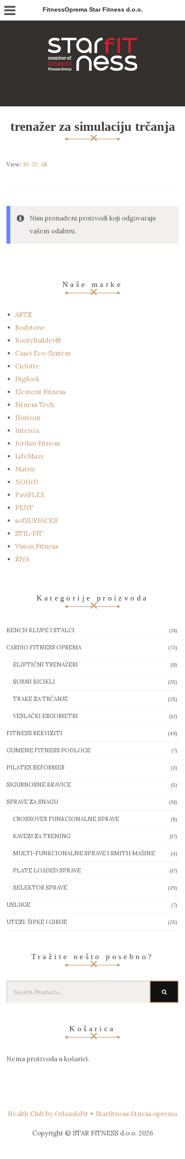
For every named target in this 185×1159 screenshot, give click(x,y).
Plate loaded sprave (47, 870)
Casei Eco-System (43, 353)
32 (35, 164)
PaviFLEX (30, 495)
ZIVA (22, 559)
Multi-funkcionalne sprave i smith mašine (84, 853)
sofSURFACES (36, 520)
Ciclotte (27, 366)
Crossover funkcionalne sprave (66, 819)
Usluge (18, 904)
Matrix (25, 469)
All (44, 164)
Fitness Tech (34, 405)
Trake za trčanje (40, 699)
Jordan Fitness (37, 443)
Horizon (27, 417)
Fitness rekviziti (34, 733)
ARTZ (23, 315)
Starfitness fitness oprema (136, 1114)
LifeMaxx (29, 456)
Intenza (27, 430)
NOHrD (26, 482)
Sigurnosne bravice (38, 784)
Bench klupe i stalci (40, 630)
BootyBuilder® (38, 340)
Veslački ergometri (45, 716)
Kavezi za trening (42, 836)
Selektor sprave (40, 887)
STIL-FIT (29, 533)
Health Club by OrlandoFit (48, 1114)
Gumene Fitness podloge (48, 750)
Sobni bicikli (34, 681)
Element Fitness (40, 392)
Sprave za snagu (32, 802)
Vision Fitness (36, 546)
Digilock (27, 379)
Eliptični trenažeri (45, 664)
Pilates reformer (35, 767)
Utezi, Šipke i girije (36, 922)
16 (26, 164)
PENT (24, 508)
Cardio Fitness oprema (43, 647)
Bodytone (30, 327)
